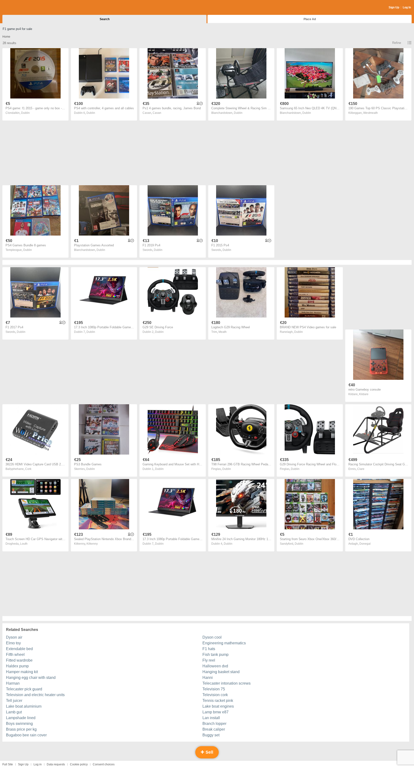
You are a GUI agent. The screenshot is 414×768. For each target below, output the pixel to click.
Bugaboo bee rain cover (26, 735)
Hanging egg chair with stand (31, 678)
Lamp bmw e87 (215, 712)
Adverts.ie (21, 7)
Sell (208, 752)
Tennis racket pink (217, 701)
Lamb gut (14, 712)
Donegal (365, 543)
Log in (38, 764)
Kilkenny (92, 543)
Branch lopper (214, 724)
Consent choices (104, 764)
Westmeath (370, 113)
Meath (222, 332)
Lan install (211, 718)
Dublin (25, 113)
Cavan (157, 113)
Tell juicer (14, 701)
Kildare (363, 394)
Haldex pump (17, 666)
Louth (24, 543)
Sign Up (394, 7)
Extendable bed (19, 649)
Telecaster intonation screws (226, 683)
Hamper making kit (22, 672)
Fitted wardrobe (19, 660)
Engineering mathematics (224, 643)
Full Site (7, 764)
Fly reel (208, 660)
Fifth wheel (15, 655)
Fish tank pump (215, 655)
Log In (407, 7)
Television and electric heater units (35, 695)
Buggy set (210, 735)
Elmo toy (13, 643)
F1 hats (208, 649)
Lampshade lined (20, 718)
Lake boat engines (218, 706)
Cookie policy (79, 764)
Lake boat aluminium (23, 706)
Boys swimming (19, 724)
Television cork (215, 695)
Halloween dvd (215, 666)
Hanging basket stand (221, 672)
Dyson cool (212, 637)
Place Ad (310, 19)
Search (104, 19)
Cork (28, 469)
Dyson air (14, 637)
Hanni (207, 678)
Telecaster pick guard (24, 689)
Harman (13, 683)
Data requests (56, 764)
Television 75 (213, 689)
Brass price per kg (21, 729)
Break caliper (213, 729)
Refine (396, 43)
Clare (360, 469)
